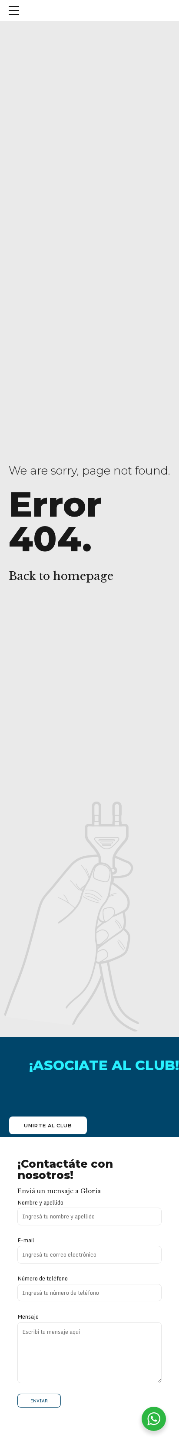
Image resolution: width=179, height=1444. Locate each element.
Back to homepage (61, 576)
